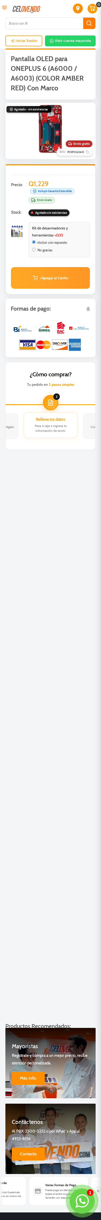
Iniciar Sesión (26, 40)
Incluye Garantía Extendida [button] (55, 191)
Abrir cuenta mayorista (73, 40)
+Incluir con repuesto (52, 242)
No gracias (44, 250)
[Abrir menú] (4, 8)
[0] (93, 9)
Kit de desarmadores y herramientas (50, 232)
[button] (78, 8)
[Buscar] (89, 23)
